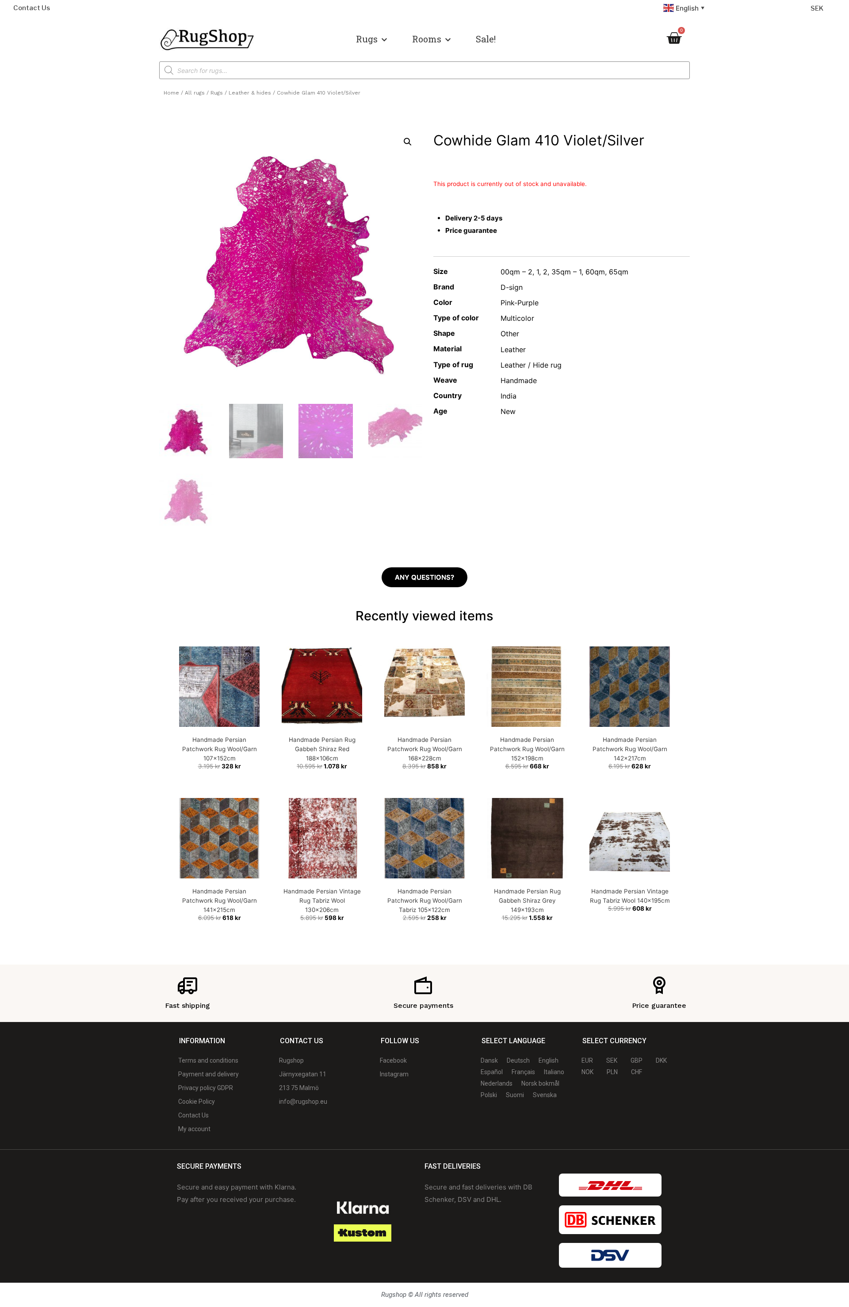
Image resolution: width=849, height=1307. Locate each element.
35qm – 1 (566, 271)
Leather (513, 349)
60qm (595, 271)
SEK (817, 8)
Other (510, 333)
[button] (408, 142)
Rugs (367, 39)
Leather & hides (250, 93)
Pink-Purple (520, 302)
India (508, 395)
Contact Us (31, 8)
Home (171, 93)
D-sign (512, 287)
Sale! (486, 39)
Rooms (426, 39)
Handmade (519, 380)
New (508, 411)
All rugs (195, 93)
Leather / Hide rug (531, 365)
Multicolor (517, 318)
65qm (618, 271)
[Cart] (674, 38)
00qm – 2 (516, 271)
